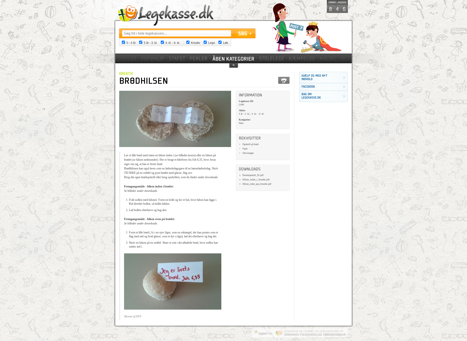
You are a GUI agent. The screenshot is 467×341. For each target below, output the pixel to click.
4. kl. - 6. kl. (172, 43)
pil (233, 64)
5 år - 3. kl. (150, 43)
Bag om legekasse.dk (311, 96)
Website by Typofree (263, 333)
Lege (211, 43)
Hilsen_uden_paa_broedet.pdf (256, 184)
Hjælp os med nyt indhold (315, 77)
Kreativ (195, 43)
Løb (225, 43)
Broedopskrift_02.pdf (252, 175)
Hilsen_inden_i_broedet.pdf (255, 179)
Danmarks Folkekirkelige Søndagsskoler (310, 333)
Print (284, 80)
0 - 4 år (131, 43)
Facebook (308, 87)
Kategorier (233, 58)
